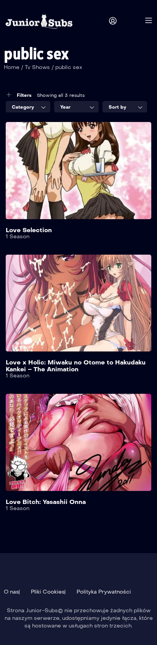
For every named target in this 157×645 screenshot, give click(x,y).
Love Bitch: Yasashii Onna (46, 501)
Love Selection (29, 230)
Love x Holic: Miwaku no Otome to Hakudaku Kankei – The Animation (76, 366)
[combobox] (28, 106)
